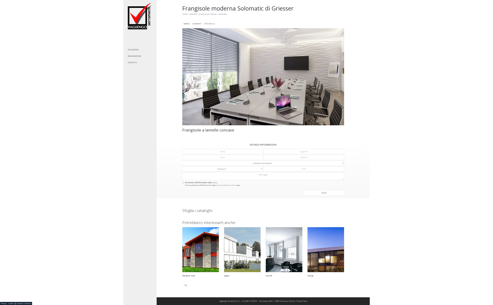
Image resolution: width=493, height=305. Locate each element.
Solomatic (222, 14)
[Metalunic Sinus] (200, 249)
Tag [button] (185, 285)
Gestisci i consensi (24, 303)
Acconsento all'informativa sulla (201, 182)
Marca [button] (187, 23)
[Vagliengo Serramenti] (140, 16)
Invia (323, 192)
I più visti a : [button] (209, 23)
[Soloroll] (284, 249)
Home (184, 14)
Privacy (4, 303)
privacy (214, 182)
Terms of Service (231, 185)
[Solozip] (325, 249)
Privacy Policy (220, 185)
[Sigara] (242, 249)
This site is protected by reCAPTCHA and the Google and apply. (212, 185)
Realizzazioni (134, 56)
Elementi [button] (196, 23)
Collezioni (133, 49)
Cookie (11, 303)
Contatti (132, 62)
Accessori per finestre (208, 14)
